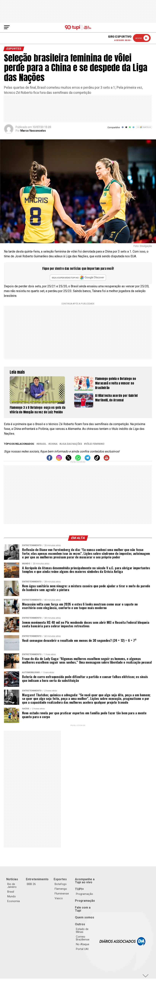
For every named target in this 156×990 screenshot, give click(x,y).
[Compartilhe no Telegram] (133, 128)
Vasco (59, 898)
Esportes (60, 879)
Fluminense (62, 893)
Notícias (12, 879)
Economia (13, 901)
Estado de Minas (82, 930)
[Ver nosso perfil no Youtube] (106, 459)
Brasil (42, 444)
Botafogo (61, 884)
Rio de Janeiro (12, 885)
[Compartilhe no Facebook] (122, 128)
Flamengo (61, 889)
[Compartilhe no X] (126, 128)
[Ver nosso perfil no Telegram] (87, 459)
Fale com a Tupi (83, 909)
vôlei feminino (94, 444)
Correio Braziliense (82, 938)
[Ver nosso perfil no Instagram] (59, 459)
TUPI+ (79, 889)
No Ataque (82, 944)
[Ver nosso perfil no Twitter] (68, 459)
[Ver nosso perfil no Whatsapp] (78, 459)
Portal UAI (82, 949)
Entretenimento (37, 879)
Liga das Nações (71, 444)
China (53, 444)
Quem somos (84, 917)
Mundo (11, 896)
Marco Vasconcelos (33, 130)
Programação (84, 894)
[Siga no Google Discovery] (144, 129)
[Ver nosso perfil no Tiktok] (97, 459)
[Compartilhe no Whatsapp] (130, 128)
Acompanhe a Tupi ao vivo (85, 880)
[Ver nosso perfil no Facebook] (49, 459)
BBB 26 (31, 884)
